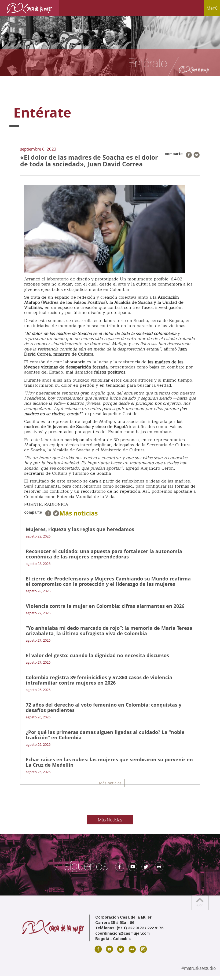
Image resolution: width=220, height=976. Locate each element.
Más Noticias (110, 820)
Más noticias (110, 782)
